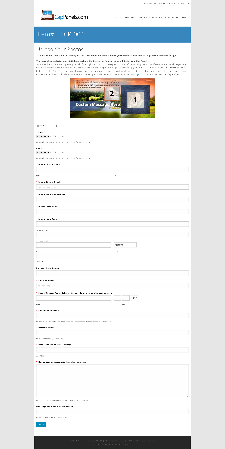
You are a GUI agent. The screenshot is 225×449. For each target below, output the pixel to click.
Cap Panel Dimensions (47, 310)
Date (38, 304)
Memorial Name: (45, 327)
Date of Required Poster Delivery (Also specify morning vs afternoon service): (74, 293)
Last (115, 175)
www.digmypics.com (140, 74)
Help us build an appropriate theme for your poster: (61, 362)
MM (123, 304)
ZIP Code (40, 261)
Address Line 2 (42, 241)
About (118, 17)
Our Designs (142, 17)
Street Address (42, 230)
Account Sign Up (171, 17)
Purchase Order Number (47, 268)
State (116, 251)
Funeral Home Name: (47, 206)
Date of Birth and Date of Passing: (53, 344)
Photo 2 (39, 148)
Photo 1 (41, 132)
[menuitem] (119, 17)
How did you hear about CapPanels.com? (55, 406)
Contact (184, 17)
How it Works (129, 17)
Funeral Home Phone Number (51, 194)
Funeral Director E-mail (48, 182)
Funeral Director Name (48, 164)
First (38, 175)
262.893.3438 (152, 3)
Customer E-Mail (45, 280)
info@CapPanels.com (179, 3)
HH (115, 304)
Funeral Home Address (48, 219)
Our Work (156, 17)
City (37, 251)
